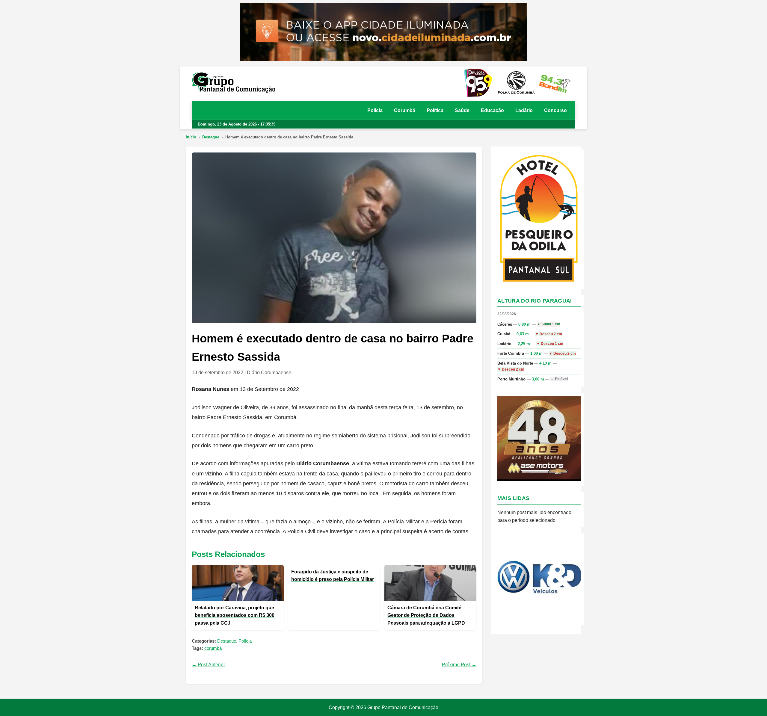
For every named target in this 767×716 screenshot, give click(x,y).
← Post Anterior (208, 664)
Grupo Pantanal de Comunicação (402, 707)
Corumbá (404, 110)
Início (191, 137)
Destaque (210, 137)
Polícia (375, 110)
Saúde (462, 110)
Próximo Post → (459, 664)
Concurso (555, 110)
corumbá (213, 648)
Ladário (524, 110)
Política (435, 110)
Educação (492, 110)
